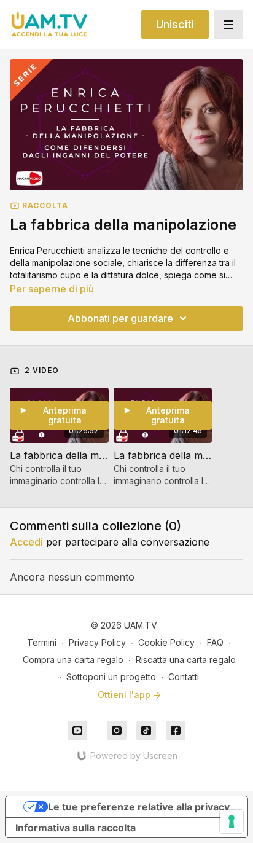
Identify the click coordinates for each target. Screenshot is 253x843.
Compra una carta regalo (73, 659)
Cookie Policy (166, 642)
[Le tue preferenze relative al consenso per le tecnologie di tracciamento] (231, 821)
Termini (41, 642)
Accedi (26, 542)
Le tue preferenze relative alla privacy (139, 807)
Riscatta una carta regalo (186, 659)
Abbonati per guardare (120, 318)
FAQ (215, 642)
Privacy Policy (97, 642)
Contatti (183, 677)
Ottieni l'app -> (129, 694)
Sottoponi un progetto (111, 677)
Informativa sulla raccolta (75, 827)
